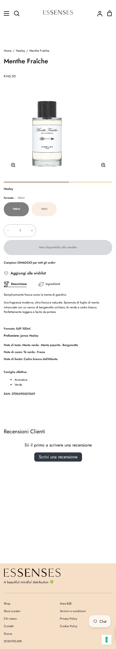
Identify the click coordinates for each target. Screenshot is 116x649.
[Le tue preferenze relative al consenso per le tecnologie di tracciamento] (106, 639)
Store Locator (12, 611)
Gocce (8, 633)
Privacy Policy (68, 618)
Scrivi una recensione (58, 457)
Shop (7, 603)
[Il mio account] (98, 13)
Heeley (20, 51)
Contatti (9, 626)
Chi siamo (10, 618)
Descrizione (19, 284)
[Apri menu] (5, 13)
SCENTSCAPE (13, 641)
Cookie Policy (68, 626)
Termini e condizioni (73, 611)
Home (8, 51)
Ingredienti (53, 284)
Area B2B (65, 603)
